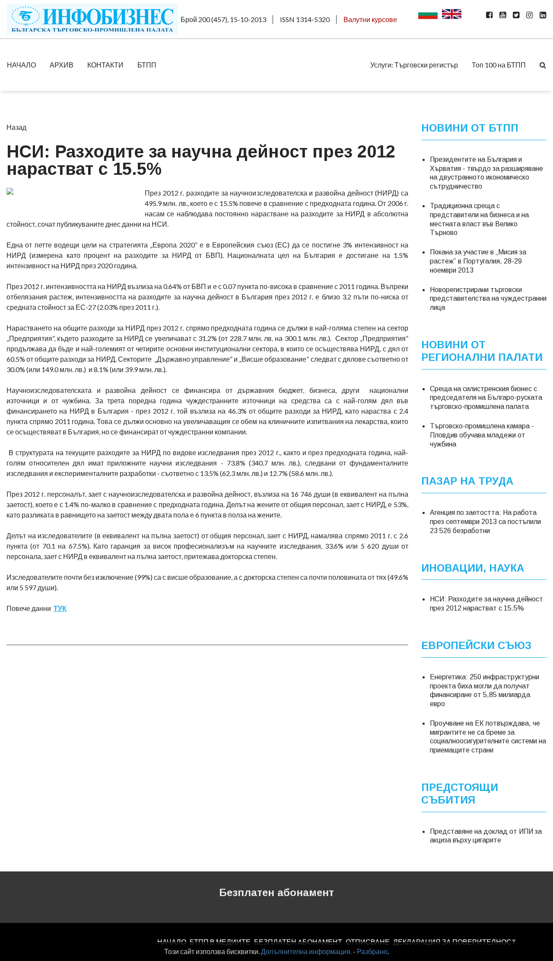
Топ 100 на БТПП (499, 65)
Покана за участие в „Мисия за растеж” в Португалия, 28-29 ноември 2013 (478, 261)
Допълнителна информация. (306, 951)
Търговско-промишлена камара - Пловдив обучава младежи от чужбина (482, 435)
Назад (16, 127)
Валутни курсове (370, 19)
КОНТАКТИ (105, 65)
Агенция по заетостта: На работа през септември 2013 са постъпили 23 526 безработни (485, 521)
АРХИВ (61, 65)
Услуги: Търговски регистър (414, 65)
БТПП (146, 65)
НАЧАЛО (21, 65)
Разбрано (372, 951)
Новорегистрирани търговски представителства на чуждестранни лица (488, 299)
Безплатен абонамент (276, 892)
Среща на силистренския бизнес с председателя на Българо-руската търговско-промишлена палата (486, 398)
